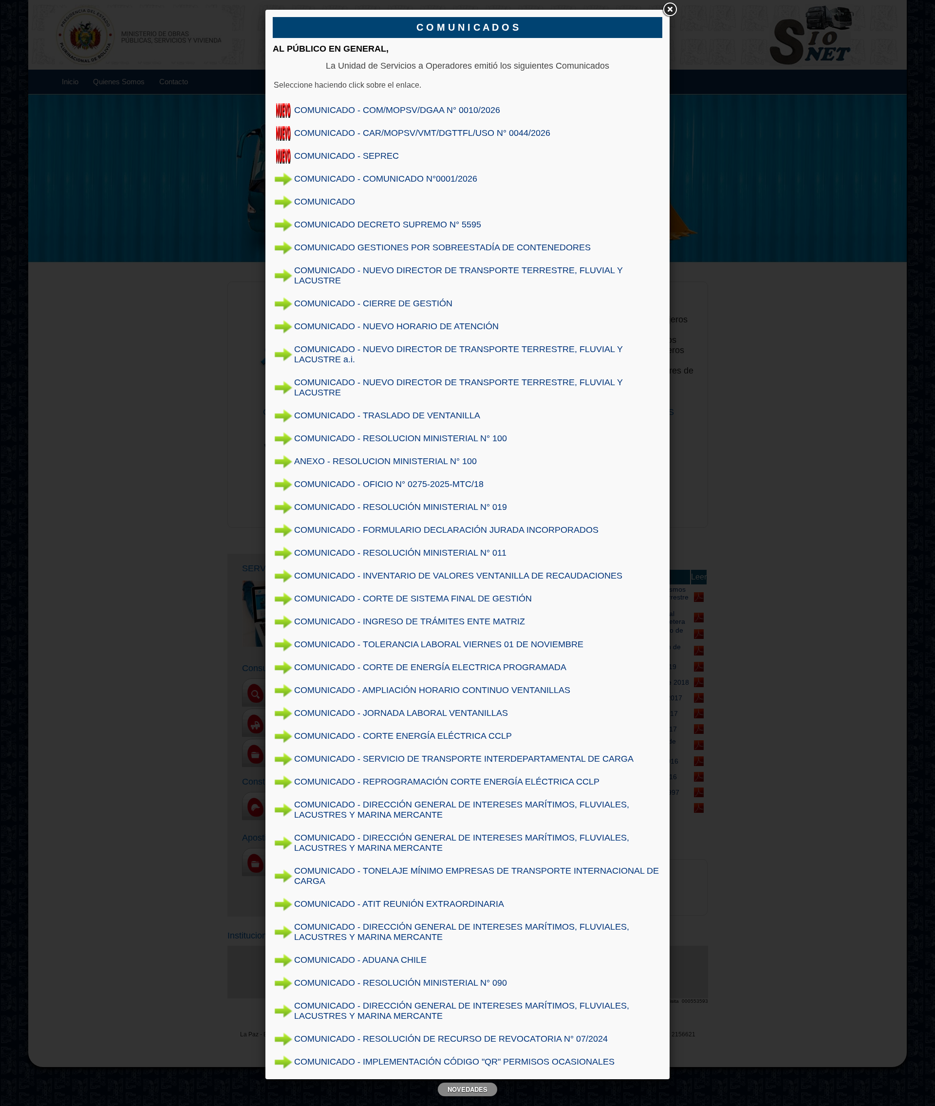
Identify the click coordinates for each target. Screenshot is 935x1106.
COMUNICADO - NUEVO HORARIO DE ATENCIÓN (396, 326)
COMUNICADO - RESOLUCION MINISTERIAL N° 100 (400, 438)
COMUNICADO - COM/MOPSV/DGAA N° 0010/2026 (397, 110)
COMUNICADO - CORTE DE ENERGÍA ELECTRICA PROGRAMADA (430, 667)
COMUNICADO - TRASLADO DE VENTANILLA (387, 415)
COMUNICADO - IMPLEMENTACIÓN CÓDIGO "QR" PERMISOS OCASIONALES (454, 1062)
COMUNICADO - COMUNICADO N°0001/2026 (385, 179)
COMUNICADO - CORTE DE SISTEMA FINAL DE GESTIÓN (413, 598)
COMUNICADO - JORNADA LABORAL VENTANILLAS (401, 713)
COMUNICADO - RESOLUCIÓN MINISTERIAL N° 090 (400, 983)
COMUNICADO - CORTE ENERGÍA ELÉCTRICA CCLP (403, 736)
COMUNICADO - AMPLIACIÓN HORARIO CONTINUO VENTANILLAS (432, 690)
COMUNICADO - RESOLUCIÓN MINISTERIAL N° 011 (400, 553)
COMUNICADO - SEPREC (346, 156)
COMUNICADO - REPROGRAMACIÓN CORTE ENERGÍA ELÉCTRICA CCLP (446, 782)
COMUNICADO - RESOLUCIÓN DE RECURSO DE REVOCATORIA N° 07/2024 (451, 1039)
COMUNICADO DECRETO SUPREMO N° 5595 (387, 224)
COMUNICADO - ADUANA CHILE (360, 960)
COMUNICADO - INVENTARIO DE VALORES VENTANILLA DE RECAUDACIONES (458, 576)
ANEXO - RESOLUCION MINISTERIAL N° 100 (385, 461)
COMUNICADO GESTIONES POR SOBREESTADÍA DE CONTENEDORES (442, 247)
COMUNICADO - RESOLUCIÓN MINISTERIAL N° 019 (400, 507)
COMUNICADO (324, 201)
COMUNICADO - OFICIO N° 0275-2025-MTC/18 (389, 484)
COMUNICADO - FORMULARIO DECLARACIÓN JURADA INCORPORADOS (446, 530)
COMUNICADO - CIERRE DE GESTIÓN (373, 303)
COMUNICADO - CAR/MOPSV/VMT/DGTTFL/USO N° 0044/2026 (422, 133)
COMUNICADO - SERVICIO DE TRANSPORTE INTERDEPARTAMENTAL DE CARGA (464, 759)
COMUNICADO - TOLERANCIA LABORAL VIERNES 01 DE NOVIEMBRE (438, 644)
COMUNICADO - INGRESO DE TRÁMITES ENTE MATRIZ (409, 621)
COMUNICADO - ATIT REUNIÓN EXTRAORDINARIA (399, 904)
